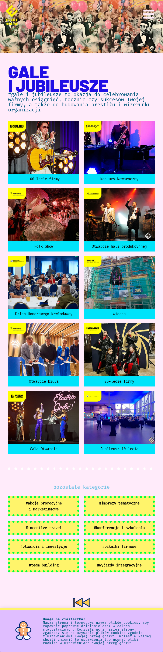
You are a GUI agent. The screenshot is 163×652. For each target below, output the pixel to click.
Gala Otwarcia (44, 449)
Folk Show (43, 246)
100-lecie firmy (44, 179)
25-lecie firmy (119, 381)
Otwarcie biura (44, 381)
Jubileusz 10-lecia (119, 449)
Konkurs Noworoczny (119, 179)
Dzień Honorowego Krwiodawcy (43, 314)
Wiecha (119, 314)
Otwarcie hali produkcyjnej (119, 246)
